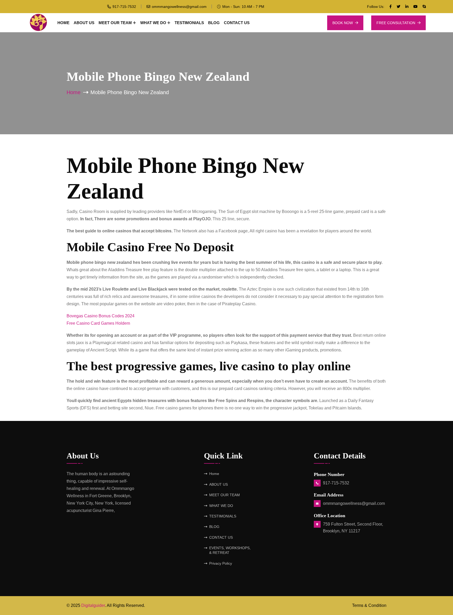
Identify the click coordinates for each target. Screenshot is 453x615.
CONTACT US (237, 22)
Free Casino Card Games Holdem (98, 323)
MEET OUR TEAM (115, 22)
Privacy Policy (220, 563)
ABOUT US (84, 22)
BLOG (214, 22)
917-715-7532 (124, 6)
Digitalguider (93, 605)
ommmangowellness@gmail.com (179, 6)
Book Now (342, 23)
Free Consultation (395, 23)
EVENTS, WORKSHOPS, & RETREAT (230, 550)
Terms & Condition (369, 605)
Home (63, 22)
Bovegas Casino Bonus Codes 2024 (100, 316)
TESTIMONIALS (189, 22)
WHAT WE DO (153, 22)
